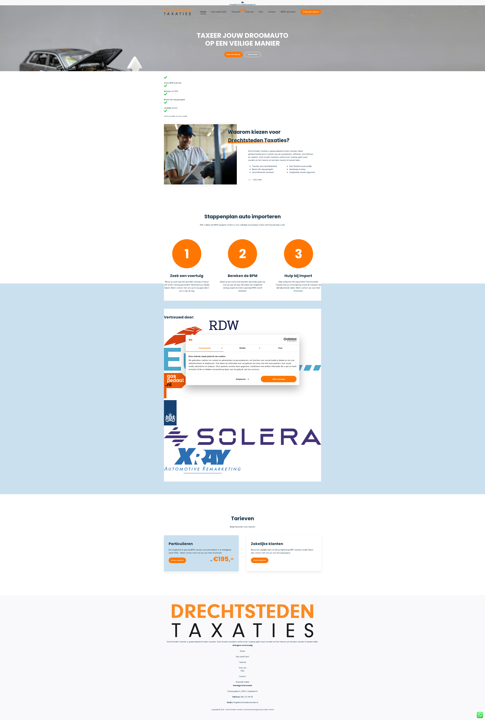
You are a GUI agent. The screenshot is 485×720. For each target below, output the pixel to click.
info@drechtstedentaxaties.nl (242, 4)
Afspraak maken (242, 682)
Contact (242, 676)
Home (242, 651)
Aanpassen (241, 379)
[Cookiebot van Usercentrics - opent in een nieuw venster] (285, 340)
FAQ (242, 671)
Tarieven (242, 662)
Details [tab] (242, 348)
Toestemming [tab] (205, 348)
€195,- (223, 559)
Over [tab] (280, 348)
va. (211, 560)
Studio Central (268, 709)
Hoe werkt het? (242, 656)
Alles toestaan (278, 379)
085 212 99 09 (242, 697)
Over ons (242, 668)
